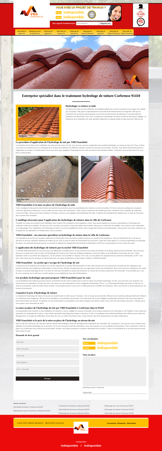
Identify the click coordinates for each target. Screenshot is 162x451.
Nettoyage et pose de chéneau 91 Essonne (35, 32)
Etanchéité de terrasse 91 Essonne (61, 32)
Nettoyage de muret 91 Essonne (87, 32)
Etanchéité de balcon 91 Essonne (21, 32)
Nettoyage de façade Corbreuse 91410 (119, 409)
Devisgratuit (92, 14)
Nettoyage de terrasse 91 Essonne (74, 32)
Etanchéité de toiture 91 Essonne (127, 32)
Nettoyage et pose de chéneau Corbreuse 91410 (31, 411)
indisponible (73, 12)
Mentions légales (54, 423)
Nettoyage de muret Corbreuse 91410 (119, 406)
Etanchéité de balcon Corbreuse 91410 (28, 407)
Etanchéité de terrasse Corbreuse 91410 (74, 409)
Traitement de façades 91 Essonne (48, 32)
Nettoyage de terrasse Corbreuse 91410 (74, 413)
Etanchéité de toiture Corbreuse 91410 (119, 413)
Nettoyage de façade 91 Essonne (100, 32)
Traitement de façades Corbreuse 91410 (74, 406)
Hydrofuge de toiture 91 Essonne (114, 32)
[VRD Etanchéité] (81, 425)
